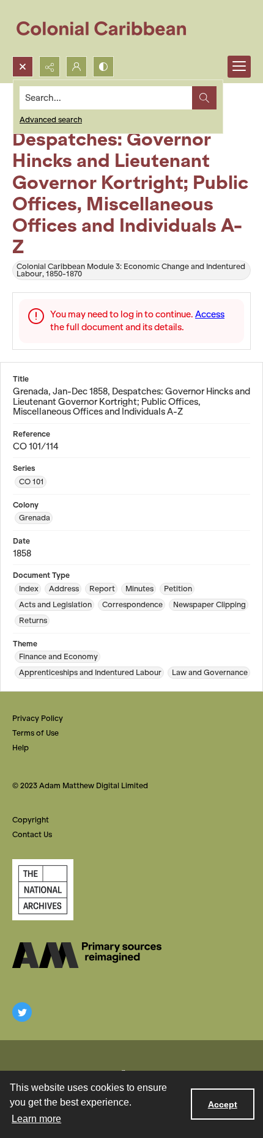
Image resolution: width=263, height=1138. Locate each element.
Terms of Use (35, 732)
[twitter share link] (22, 1012)
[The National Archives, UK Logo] (42, 889)
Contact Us (32, 834)
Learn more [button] (36, 1119)
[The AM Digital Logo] (86, 955)
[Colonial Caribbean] (109, 28)
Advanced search (51, 119)
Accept (222, 1104)
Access (209, 314)
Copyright (30, 819)
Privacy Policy (37, 718)
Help (20, 747)
